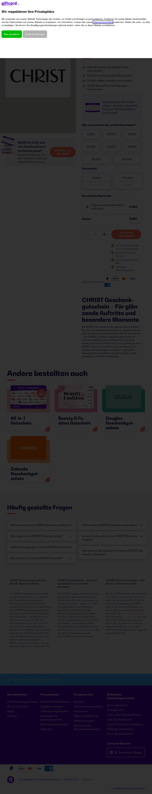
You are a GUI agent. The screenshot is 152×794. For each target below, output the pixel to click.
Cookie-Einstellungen (35, 34)
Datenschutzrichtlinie (103, 22)
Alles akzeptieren (12, 34)
